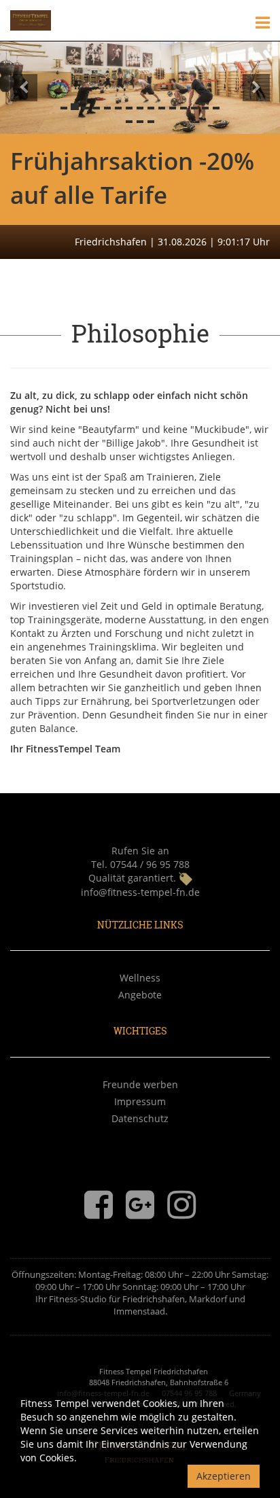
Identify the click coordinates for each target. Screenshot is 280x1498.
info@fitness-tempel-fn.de (140, 892)
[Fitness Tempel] (30, 19)
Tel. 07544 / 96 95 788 (140, 864)
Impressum (140, 1101)
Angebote (140, 994)
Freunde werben (140, 1084)
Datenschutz (140, 1118)
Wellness (140, 977)
